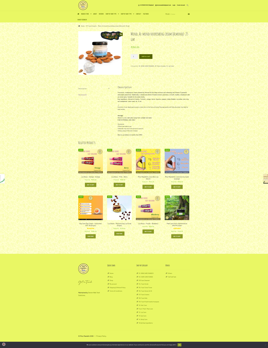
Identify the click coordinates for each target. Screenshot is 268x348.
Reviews (101, 14)
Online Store (85, 14)
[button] (187, 5)
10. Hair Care (143, 305)
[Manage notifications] (3, 344)
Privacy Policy (101, 336)
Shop (111, 280)
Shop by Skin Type (111, 14)
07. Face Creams (91, 26)
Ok (179, 345)
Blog (111, 277)
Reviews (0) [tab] (82, 95)
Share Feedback (82, 20)
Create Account (181, 5)
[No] (265, 345)
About (95, 14)
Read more (91, 236)
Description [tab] (82, 88)
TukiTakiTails (172, 277)
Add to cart (146, 56)
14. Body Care (143, 319)
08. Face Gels (143, 298)
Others (170, 273)
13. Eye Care (142, 316)
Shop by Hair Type (126, 14)
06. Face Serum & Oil (145, 291)
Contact (138, 14)
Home (82, 26)
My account (113, 284)
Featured (146, 14)
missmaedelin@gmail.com (164, 5)
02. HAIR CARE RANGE (146, 277)
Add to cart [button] (90, 185)
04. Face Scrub (143, 284)
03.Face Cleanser (144, 280)
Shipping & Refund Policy (117, 287)
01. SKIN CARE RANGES (146, 66)
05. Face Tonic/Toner (145, 287)
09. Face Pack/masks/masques (149, 302)
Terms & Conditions (116, 291)
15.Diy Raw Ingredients (146, 323)
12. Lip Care (170, 66)
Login (174, 5)
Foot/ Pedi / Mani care (146, 309)
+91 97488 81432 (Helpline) (147, 5)
